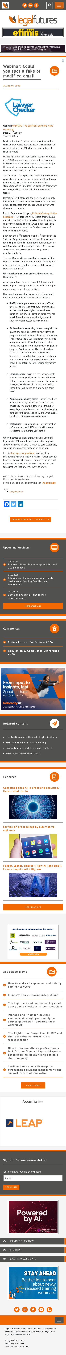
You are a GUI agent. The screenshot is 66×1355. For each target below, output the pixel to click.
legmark (25, 1346)
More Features (33, 907)
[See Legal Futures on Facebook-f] (36, 5)
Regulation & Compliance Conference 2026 (33, 652)
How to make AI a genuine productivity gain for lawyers (34, 985)
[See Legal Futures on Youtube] (41, 1309)
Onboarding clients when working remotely (29, 748)
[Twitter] (13, 504)
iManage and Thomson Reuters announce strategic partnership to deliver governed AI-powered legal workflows (31, 1019)
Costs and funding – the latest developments (27, 596)
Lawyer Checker (16, 491)
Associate (49, 482)
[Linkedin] (20, 504)
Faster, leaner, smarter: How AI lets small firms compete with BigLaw (32, 867)
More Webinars (33, 606)
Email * (9, 1178)
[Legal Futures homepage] (33, 21)
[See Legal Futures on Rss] (49, 1309)
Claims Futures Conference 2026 (30, 642)
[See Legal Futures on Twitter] (24, 5)
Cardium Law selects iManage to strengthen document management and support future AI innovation (35, 1070)
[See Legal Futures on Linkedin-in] (30, 5)
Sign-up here (11, 1187)
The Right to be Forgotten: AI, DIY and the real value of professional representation (35, 1036)
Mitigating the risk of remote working (26, 742)
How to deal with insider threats (23, 753)
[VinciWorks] (33, 1123)
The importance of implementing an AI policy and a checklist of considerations (35, 1004)
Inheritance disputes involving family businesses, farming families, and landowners (30, 581)
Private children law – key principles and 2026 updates (32, 566)
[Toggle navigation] (59, 5)
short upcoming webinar (22, 453)
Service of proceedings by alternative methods (29, 828)
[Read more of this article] (33, 807)
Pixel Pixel (19, 1343)
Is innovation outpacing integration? (33, 995)
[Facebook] (7, 504)
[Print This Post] (63, 60)
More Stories (33, 1085)
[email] (33, 1178)
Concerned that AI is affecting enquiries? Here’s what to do (31, 789)
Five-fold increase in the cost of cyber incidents (31, 737)
